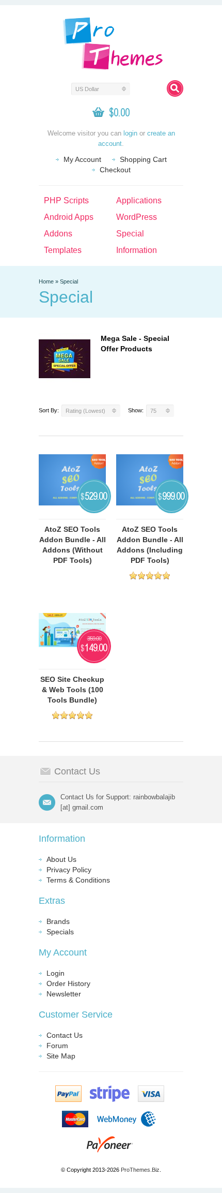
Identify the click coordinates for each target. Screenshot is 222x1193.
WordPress (136, 217)
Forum (57, 1045)
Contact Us (64, 1035)
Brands (58, 921)
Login (55, 973)
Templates (63, 250)
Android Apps (68, 217)
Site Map (60, 1056)
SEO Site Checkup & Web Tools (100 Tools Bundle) (72, 689)
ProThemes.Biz (140, 1170)
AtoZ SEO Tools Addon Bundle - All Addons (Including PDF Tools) (150, 544)
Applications (139, 200)
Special (130, 233)
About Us (61, 859)
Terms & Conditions (78, 880)
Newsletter (63, 994)
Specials (60, 932)
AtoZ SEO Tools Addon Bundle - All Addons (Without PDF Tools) (72, 544)
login (130, 133)
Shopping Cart (143, 159)
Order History (68, 983)
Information (136, 250)
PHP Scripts (66, 200)
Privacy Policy (68, 870)
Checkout (115, 170)
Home (46, 281)
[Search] (175, 88)
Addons (58, 233)
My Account (82, 159)
